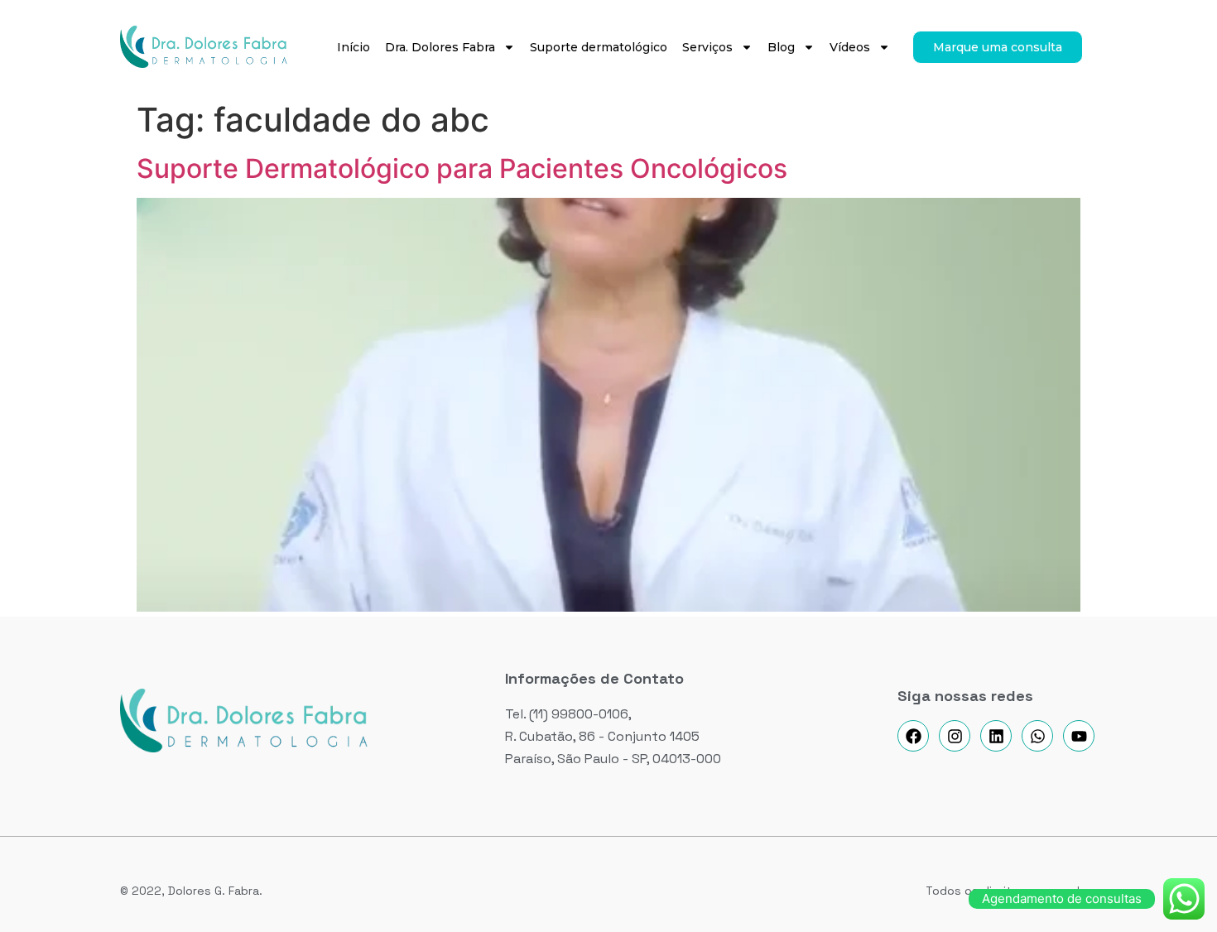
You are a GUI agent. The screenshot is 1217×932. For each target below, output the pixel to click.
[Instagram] (954, 736)
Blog (781, 47)
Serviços (707, 47)
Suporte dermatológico (598, 47)
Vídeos (850, 47)
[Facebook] (913, 736)
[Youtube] (1078, 736)
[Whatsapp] (1037, 736)
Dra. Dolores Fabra (440, 47)
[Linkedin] (996, 736)
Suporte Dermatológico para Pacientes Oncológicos (462, 168)
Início (353, 47)
